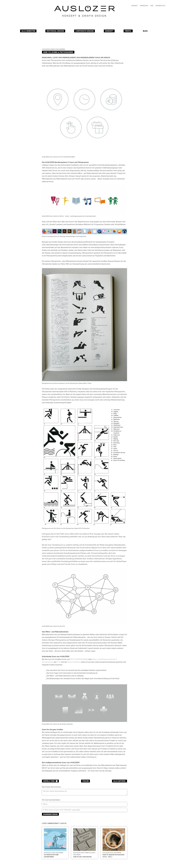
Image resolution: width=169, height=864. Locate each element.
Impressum (144, 5)
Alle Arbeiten (28, 31)
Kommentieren (50, 814)
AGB (151, 5)
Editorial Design (55, 31)
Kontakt (135, 5)
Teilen (85, 781)
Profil (128, 31)
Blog (145, 31)
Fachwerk (60, 49)
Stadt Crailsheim (73, 662)
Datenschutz (160, 5)
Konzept (109, 31)
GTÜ (59, 662)
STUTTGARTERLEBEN (79, 659)
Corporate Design (84, 31)
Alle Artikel (119, 781)
